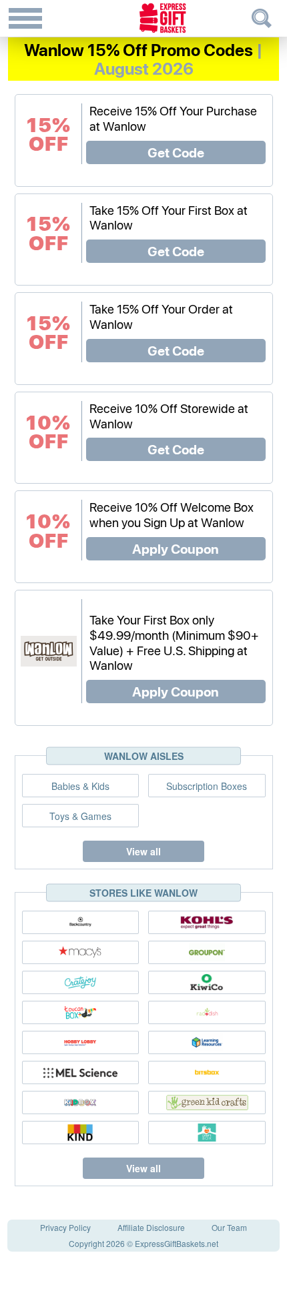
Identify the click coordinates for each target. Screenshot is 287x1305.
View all (143, 851)
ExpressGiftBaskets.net (176, 1243)
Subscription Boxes (206, 786)
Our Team (229, 1227)
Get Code (176, 152)
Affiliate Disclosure (151, 1227)
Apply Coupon (175, 548)
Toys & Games (80, 816)
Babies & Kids (80, 786)
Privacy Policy (65, 1227)
